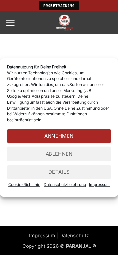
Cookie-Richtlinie (24, 184)
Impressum (99, 184)
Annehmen (59, 136)
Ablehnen (59, 154)
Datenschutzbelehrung (65, 184)
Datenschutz (74, 235)
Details (59, 172)
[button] (10, 22)
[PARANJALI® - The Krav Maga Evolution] (64, 22)
